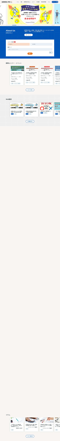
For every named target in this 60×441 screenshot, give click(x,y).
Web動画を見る (30, 121)
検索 (29, 53)
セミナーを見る (30, 89)
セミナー (11, 44)
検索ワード (10, 47)
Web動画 (33, 44)
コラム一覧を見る (30, 436)
